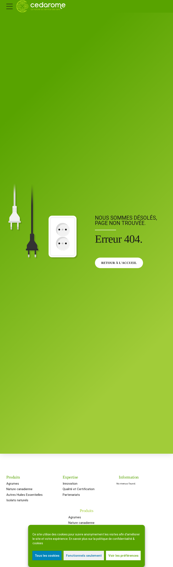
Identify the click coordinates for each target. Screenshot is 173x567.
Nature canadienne (19, 489)
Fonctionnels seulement (84, 556)
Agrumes (12, 483)
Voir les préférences (123, 556)
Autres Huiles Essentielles (24, 495)
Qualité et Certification (79, 489)
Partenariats (71, 495)
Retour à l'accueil (119, 263)
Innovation (70, 483)
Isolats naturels (17, 500)
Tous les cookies (47, 556)
